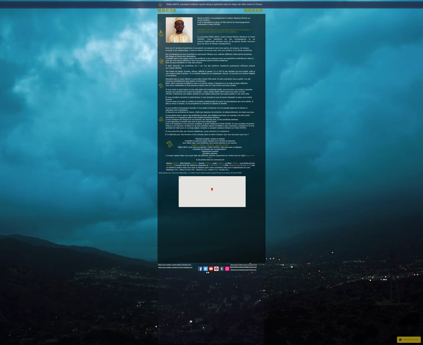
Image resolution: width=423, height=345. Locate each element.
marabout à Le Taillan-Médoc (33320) (193, 335)
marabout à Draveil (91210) (196, 313)
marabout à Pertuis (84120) (231, 293)
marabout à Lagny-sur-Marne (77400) (204, 306)
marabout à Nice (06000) (202, 288)
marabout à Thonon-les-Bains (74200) (193, 342)
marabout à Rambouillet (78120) (234, 309)
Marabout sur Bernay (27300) (218, 281)
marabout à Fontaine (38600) (259, 301)
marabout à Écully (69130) (260, 304)
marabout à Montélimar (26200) (260, 300)
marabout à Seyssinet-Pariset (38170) (206, 302)
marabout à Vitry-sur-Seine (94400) (206, 319)
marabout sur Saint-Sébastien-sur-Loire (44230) (242, 284)
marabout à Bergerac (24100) (256, 333)
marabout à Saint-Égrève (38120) (196, 302)
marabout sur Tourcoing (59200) (240, 273)
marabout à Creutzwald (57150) (214, 329)
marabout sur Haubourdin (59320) (200, 275)
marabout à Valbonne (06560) (211, 289)
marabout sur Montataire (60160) (212, 278)
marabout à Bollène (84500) (162, 294)
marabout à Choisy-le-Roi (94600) (182, 320)
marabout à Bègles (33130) (226, 334)
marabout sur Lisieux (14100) (227, 280)
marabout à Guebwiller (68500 (177, 332)
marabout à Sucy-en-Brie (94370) (183, 321)
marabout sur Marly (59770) (215, 276)
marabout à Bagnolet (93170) (257, 317)
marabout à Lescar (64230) (258, 336)
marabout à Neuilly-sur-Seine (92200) (173, 315)
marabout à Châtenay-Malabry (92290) (250, 315)
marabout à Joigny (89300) (200, 327)
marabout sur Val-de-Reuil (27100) (190, 281)
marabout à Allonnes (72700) (194, 287)
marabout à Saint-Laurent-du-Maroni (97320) (220, 296)
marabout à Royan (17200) (206, 333)
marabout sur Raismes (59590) (182, 276)
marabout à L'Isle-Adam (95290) (225, 324)
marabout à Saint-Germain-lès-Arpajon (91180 (221, 311)
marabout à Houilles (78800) (189, 309)
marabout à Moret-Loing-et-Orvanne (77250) (247, 307)
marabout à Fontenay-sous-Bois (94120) (163, 320)
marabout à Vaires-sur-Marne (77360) (209, 307)
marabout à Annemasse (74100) (183, 342)
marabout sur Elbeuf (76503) (193, 283)
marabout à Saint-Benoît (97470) (238, 297)
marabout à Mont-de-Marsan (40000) (203, 335)
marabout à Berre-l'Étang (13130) (244, 291)
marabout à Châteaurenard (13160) (196, 291)
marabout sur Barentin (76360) (238, 283)
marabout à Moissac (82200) (235, 341)
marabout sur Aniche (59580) (222, 277)
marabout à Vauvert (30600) (206, 339)
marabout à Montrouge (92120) (190, 315)
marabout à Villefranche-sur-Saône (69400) (173, 304)
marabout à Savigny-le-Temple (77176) (229, 305)
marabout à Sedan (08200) (227, 327)
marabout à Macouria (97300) (256, 296)
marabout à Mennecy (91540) (185, 312)
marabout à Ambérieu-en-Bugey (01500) (239, 299)
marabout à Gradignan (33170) (244, 334)
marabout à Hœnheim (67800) (242, 331)
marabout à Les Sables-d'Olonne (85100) (215, 287)
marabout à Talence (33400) (195, 334)
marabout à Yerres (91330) (203, 313)
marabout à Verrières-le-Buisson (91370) (194, 312)
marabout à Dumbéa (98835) (176, 299)
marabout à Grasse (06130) (234, 288)
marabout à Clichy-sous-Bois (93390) (191, 318)
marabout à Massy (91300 (174, 314)
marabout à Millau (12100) (226, 338)
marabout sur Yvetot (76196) (230, 283)
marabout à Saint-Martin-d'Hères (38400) (223, 301)
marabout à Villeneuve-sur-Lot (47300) (255, 335)
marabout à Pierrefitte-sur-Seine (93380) (171, 318)
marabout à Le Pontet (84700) (259, 293)
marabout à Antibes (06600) (217, 288)
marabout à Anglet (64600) (182, 336)
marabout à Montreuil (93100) (190, 319)
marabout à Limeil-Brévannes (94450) (174, 321)
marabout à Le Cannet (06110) (243, 288)
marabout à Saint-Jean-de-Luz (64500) (207, 336)
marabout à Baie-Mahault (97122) (202, 294)
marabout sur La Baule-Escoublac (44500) (205, 285)
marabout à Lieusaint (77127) (219, 307)
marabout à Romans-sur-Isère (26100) (163, 301)
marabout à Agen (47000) (246, 335)
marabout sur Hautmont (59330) (235, 275)
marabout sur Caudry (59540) (227, 275)
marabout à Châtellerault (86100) (229, 337)
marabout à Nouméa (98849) (168, 299)
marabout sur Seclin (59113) (190, 276)
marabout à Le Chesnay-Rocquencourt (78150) (207, 309)
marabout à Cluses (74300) (202, 342)
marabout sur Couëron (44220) (165, 285)
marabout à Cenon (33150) (260, 334)
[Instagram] (227, 269)
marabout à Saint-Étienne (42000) (243, 302)
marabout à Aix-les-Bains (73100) (252, 341)
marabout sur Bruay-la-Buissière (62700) (242, 279)
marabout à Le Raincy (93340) (165, 319)
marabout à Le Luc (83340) (191, 293)
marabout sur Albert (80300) (171, 279)
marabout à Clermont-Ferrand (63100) (235, 303)
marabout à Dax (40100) (212, 335)
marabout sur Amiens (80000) (260, 278)
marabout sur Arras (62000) (187, 279)
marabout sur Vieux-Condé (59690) (189, 277)
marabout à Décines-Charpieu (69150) (203, 304)
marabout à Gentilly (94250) (259, 321)
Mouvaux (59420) (163, 276)
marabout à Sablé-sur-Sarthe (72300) (185, 287)
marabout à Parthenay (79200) (220, 337)
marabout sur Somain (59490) (207, 276)
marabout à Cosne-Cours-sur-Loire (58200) (209, 326)
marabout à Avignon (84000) (199, 293)
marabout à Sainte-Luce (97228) (201, 296)
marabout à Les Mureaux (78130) (172, 309)
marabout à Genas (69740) (194, 330)
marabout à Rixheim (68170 (210, 332)
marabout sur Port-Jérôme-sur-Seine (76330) (193, 284)
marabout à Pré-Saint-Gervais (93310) (251, 318)
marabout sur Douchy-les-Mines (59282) (169, 277)
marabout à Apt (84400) (177, 294)
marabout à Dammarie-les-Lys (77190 (193, 306)
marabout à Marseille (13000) (167, 290)
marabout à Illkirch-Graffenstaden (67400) (173, 331)
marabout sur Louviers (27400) (181, 281)
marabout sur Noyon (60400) (204, 278)
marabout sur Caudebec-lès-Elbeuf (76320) (181, 284)
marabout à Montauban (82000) (217, 341)
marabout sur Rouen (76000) (205, 282)
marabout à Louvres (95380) (245, 324)
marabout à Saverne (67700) (233, 331)
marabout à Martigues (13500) (183, 290)
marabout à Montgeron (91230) (252, 312)
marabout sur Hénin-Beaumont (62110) (223, 279)
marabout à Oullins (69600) (212, 304)
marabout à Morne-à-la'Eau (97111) (163, 295)
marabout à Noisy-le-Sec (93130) (204, 317)
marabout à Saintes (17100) (190, 333)
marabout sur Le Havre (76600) (213, 282)
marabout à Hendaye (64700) (198, 336)
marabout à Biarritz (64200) (190, 336)
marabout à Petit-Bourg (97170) (220, 294)
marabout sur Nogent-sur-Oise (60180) (168, 278)
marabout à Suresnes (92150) (199, 315)
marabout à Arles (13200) (174, 290)
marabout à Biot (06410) (246, 289)
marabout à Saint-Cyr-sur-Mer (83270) (166, 293)
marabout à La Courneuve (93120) (213, 317)
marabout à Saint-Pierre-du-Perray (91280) (233, 311)
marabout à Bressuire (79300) (204, 337)
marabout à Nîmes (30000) (257, 338)
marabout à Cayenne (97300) (210, 296)
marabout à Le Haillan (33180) (167, 335)
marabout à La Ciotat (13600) (217, 290)
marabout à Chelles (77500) (209, 305)
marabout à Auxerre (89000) (185, 327)
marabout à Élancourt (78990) (244, 309)
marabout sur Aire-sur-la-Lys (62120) (190, 280)
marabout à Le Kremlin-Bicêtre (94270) (193, 321)
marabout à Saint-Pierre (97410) (193, 297)
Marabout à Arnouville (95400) (200, 324)
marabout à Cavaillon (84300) (224, 293)
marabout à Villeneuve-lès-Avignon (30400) (196, 339)
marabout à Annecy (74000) (175, 342)
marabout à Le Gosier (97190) (211, 294)
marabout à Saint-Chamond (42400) (253, 302)
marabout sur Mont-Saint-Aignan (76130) (174, 283)
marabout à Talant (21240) (181, 325)
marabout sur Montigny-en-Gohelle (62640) (179, 280)
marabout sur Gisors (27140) (199, 281)
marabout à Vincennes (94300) (173, 320)
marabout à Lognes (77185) (200, 307)
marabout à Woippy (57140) (198, 329)
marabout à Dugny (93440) (181, 319)
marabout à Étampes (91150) (261, 312)
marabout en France (161, 273)
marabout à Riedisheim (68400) (193, 332)
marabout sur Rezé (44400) (232, 284)
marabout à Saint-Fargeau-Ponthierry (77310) (183, 307)
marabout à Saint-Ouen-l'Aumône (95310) (178, 323)
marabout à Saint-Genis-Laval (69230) (244, 304)
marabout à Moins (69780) (179, 305)
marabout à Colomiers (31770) (233, 339)
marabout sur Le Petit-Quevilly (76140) (163, 283)
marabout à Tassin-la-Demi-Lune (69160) (221, 304)
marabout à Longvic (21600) (220, 325)
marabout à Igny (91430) (192, 311)
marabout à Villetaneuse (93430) (173, 319)
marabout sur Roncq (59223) (254, 275)
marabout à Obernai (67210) (225, 331)
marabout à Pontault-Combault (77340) (218, 305)
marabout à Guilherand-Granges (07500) (226, 300)
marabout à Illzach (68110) (227, 332)
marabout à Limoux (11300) (211, 338)
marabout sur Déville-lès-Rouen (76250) (169, 284)
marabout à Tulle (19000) (224, 333)
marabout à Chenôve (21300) (174, 325)
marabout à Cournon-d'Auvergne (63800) (245, 303)
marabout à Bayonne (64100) (174, 336)
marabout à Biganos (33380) (175, 335)
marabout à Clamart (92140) (182, 315)
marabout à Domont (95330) (180, 324)
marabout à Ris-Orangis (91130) (211, 313)
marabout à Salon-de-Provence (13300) (200, 290)
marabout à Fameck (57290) (206, 329)
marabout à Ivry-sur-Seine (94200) (240, 319)
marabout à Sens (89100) (193, 327)
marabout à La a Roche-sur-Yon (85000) (204, 287)
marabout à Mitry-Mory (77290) (247, 306)
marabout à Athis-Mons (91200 (240, 313)
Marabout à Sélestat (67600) (183, 331)
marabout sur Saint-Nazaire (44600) (213, 284)
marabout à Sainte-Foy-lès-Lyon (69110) (233, 304)
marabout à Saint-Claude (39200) (191, 326)
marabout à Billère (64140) (223, 336)
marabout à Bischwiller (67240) (217, 331)
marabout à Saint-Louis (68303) (235, 332)
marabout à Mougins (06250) (184, 289)
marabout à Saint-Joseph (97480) (229, 297)
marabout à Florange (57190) (243, 329)
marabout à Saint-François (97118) (190, 295)
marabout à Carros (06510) (239, 289)
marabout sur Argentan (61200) (196, 282)
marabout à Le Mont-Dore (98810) (185, 299)
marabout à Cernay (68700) (185, 332)
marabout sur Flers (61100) (188, 282)
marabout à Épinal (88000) (251, 332)
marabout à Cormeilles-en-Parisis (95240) (166, 323)
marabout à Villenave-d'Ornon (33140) (204, 334)
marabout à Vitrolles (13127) (225, 290)
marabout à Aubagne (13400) (191, 290)
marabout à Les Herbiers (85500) (244, 287)
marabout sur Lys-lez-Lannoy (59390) (245, 275)
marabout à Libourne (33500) (253, 334)
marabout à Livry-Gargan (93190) (194, 317)
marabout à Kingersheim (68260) (202, 332)
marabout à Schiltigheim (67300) (162, 331)
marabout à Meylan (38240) (178, 302)
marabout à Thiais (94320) (251, 320)
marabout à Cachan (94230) (233, 320)
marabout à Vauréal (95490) (256, 323)
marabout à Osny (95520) (249, 323)
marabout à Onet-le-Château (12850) (203, 338)
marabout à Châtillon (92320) (241, 315)
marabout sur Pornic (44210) (236, 285)
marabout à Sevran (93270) (176, 317)
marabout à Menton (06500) (251, 288)
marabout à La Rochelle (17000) (181, 333)
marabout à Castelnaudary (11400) (169, 338)
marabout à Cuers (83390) (174, 293)
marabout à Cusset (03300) (200, 300)
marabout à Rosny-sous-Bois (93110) (185, 317)
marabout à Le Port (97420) (247, 297)
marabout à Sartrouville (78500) (211, 308)
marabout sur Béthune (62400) (233, 279)
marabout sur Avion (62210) (252, 279)
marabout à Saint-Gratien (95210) (220, 323)
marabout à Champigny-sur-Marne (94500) (217, 319)
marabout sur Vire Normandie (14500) (237, 280)
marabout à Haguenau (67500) (260, 330)
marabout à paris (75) (252, 324)
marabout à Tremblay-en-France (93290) (247, 317)
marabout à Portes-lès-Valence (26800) (193, 301)
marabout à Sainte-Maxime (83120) (236, 292)
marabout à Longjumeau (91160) (234, 312)
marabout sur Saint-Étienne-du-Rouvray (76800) (244, 282)
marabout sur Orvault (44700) (253, 284)
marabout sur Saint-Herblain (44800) (223, 284)
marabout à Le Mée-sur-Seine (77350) (214, 306)
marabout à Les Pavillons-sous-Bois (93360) (221, 318)
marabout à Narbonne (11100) (255, 337)
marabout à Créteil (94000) (197, 319)
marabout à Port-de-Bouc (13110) (186, 291)
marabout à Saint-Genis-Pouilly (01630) (257, 299)
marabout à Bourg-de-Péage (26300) (205, 301)
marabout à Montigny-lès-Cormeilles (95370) (209, 323)
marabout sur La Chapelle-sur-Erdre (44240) (184, 285)
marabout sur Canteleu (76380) (211, 283)
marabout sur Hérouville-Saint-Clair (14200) (217, 280)
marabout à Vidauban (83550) (254, 292)
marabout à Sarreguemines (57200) (165, 329)
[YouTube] (211, 269)
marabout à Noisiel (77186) (172, 307)
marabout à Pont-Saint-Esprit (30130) (215, 339)
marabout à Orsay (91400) (203, 312)
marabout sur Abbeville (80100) (162, 279)
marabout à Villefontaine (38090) (170, 302)
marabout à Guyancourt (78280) (225, 309)
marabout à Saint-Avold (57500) (190, 329)
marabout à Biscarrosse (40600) (220, 335)
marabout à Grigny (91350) (188, 313)
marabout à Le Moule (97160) (238, 294)
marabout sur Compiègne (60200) (256, 277)
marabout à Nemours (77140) (227, 307)
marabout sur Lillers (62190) (199, 280)
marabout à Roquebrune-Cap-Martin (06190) (230, 289)
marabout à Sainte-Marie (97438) (255, 297)
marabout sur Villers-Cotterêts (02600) (223, 273)
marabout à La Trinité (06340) (254, 289)
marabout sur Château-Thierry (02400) (195, 273)
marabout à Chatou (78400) (217, 309)
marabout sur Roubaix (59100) (249, 273)
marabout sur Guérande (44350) (216, 285)
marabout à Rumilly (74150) (219, 342)
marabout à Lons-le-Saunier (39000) (181, 326)
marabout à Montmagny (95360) (208, 324)
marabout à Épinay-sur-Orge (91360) (253, 311)
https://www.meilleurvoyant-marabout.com (243, 265)
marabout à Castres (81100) (185, 341)
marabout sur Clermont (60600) (242, 278)
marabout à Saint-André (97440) (211, 297)
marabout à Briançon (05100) (194, 288)
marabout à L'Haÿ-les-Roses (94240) (224, 320)
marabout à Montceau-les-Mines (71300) (168, 327)
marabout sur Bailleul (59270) (209, 275)
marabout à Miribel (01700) (161, 300)
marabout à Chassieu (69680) (233, 330)
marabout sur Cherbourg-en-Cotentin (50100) (228, 281)
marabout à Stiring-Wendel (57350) (252, 329)
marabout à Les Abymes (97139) (193, 294)
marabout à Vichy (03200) (177, 300)
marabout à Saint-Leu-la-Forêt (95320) (170, 324)
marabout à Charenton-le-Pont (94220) (242, 320)
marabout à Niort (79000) (196, 337)
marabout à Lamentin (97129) (172, 295)
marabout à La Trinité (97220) (183, 296)
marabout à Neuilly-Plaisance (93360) (241, 318)
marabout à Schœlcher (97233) (245, 295)
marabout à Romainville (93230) (201, 318)
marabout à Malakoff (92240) (260, 315)
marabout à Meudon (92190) (217, 315)
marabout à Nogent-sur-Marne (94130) (214, 320)
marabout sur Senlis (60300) (188, 278)
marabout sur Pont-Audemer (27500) (208, 281)
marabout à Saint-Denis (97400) (176, 297)
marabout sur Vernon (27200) (173, 281)
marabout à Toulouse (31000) (225, 339)
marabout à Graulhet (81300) (201, 341)
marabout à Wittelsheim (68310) (168, 332)
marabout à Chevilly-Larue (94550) (240, 321)
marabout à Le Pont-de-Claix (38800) (226, 302)
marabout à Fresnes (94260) (164, 321)
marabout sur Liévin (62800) (213, 279)
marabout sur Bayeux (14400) (246, 280)
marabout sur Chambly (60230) (251, 278)
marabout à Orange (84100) (207, 293)
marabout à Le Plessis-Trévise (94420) (229, 321)
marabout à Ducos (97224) (253, 295)
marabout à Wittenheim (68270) (219, 332)
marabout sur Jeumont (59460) (230, 277)
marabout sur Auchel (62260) (168, 280)
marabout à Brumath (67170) (257, 331)
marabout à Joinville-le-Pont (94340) (250, 321)
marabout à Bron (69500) (164, 304)
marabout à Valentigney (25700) (165, 326)
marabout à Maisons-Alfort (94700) (249, 319)
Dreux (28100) (246, 342)
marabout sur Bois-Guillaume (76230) (220, 283)
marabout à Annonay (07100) (209, 300)
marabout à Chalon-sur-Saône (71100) (248, 326)
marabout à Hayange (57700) (181, 329)
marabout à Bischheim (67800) (200, 331)
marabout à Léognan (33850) (183, 335)
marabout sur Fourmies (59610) (223, 276)
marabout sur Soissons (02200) (178, 273)
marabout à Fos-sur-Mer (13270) (205, 291)
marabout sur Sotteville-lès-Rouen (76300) (231, 282)
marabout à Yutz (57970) (174, 329)
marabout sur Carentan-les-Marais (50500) (169, 282)
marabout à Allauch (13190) (250, 290)
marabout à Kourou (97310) (238, 296)
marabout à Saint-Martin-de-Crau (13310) (233, 291)
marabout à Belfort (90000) (208, 327)
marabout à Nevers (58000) (199, 326)
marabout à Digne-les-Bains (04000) (178, 288)
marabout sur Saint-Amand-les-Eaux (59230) (179, 275)
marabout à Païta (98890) (193, 299)
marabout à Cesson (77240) (171, 308)
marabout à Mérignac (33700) (187, 334)
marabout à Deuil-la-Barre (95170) (188, 323)
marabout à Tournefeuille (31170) (241, 339)
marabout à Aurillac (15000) (247, 300)
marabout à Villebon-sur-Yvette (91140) (209, 311)
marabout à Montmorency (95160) (198, 323)
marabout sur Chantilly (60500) (234, 278)
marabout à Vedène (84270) (184, 294)
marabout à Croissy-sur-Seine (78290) (172, 311)
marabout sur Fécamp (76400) (185, 283)
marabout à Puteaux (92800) (225, 315)
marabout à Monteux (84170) (170, 294)
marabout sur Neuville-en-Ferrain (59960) (211, 277)
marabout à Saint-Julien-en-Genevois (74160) (229, 342)
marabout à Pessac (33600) (179, 334)
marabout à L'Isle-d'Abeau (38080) (187, 302)
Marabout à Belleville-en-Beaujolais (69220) (184, 330)
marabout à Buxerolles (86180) (246, 337)
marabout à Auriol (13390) (260, 291)
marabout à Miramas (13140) (242, 290)
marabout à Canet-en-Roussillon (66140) (168, 341)
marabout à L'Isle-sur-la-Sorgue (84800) (249, 293)
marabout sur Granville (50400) (247, 281)
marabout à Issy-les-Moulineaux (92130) (242, 314)
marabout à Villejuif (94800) (258, 319)
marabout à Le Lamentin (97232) (228, 295)
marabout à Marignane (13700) (234, 290)
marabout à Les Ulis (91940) (162, 313)
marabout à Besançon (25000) (237, 325)
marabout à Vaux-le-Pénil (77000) (162, 308)
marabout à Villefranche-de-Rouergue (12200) (191, 338)
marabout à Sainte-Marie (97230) (174, 296)
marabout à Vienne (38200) (241, 301)
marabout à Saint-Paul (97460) (184, 297)
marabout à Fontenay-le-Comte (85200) (254, 287)
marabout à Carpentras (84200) (215, 293)
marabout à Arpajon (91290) (199, 311)
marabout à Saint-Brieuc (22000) (252, 342)
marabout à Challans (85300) (225, 287)
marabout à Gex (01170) (249, 299)
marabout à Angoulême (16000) (165, 333)
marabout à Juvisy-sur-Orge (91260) (213, 312)
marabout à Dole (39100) (173, 326)
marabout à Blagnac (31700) (258, 339)
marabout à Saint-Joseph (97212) (165, 296)
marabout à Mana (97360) (167, 297)
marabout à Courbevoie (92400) (222, 314)
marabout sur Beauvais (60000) (247, 277)
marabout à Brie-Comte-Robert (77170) (257, 306)
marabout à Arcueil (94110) (210, 321)
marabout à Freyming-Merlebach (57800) (224, 329)
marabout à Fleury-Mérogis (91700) (167, 312)
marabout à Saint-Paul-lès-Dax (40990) (230, 335)
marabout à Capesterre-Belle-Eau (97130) (257, 294)
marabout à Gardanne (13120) (165, 291)
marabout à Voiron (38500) (161, 302)
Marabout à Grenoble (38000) (214, 301)
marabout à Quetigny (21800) (202, 325)
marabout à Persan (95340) (217, 324)
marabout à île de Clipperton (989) (202, 299)
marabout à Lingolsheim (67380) (191, 331)
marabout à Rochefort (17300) (198, 333)
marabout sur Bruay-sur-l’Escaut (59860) (233, 276)
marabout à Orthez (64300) (242, 336)
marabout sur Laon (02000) (186, 273)
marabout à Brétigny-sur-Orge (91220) (179, 313)
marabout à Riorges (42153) (215, 303)
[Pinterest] (216, 269)
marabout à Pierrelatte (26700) (184, 301)
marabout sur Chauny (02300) (213, 273)
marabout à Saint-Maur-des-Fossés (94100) (229, 319)
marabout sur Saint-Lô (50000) (238, 281)
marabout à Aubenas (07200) (217, 300)
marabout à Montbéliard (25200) (245, 325)
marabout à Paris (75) (186, 305)
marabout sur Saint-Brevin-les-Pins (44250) (247, 285)
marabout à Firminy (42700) (164, 303)
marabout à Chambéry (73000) (244, 341)
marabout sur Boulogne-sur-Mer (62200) (196, 279)
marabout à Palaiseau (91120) (249, 313)
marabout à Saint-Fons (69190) (162, 305)
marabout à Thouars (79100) (212, 337)
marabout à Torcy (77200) (174, 306)
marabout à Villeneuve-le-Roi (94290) (219, 321)
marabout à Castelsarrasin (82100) (226, 341)
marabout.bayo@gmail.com (239, 165)
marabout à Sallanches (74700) (211, 342)
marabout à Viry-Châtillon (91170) (220, 313)
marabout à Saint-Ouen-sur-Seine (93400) (166, 317)
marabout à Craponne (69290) (210, 330)
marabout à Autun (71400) (177, 327)
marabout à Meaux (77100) (201, 305)
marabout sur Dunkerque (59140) (257, 273)
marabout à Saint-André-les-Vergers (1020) (255, 327)
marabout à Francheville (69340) (171, 305)
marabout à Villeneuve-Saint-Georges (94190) (202, 320)
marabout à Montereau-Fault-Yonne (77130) (236, 306)
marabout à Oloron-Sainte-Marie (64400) (233, 336)
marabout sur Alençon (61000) (180, 282)
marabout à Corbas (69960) (218, 330)
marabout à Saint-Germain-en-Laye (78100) (222, 308)
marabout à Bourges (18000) (177, 343)
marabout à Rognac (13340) (252, 291)
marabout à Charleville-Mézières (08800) (217, 327)
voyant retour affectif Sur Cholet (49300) (175, 211)
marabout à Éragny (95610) (241, 323)
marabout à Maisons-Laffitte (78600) (253, 309)
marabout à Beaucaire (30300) (177, 339)
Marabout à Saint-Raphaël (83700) (176, 292)
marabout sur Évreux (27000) (165, 281)
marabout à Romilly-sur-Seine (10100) (244, 327)
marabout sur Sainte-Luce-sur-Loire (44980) (226, 285)
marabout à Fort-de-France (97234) (219, 295)
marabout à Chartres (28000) (240, 342)
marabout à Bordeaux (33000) (171, 334)
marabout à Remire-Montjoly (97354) (247, 296)
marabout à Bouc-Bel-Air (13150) (223, 291)
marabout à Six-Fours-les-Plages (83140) (186, 292)
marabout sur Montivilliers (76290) (201, 283)
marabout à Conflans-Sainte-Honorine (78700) (253, 308)
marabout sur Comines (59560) (199, 276)
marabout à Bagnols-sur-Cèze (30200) (167, 339)
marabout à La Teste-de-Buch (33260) (235, 334)
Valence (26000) (253, 300)
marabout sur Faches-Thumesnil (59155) (167, 275)
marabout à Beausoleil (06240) (219, 289)
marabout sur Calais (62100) (179, 279)
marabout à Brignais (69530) (202, 330)
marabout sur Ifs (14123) (253, 280)
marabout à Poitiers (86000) (237, 337)
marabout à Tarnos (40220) (239, 335)
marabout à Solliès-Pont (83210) (183, 293)
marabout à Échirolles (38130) (234, 301)
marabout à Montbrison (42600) (172, 303)
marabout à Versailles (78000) (203, 308)
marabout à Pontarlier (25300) (254, 325)
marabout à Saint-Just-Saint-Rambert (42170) (183, 303)
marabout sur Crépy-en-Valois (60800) (179, 278)
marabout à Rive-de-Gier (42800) (194, 303)
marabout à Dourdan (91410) (244, 311)
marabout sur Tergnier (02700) (205, 273)
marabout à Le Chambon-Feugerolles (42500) (205, 303)
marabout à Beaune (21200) (166, 325)
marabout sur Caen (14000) (207, 280)
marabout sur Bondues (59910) (239, 277)
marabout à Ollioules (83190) (246, 292)
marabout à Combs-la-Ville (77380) (182, 306)
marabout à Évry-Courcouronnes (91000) (183, 311)
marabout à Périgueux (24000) (247, 333)
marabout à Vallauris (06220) (164, 289)
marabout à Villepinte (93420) (237, 317)
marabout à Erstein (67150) (249, 331)
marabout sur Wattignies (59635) (218, 275)
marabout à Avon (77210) (192, 307)
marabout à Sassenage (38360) (216, 302)
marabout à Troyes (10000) (234, 327)
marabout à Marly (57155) (174, 330)
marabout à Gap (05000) (187, 288)
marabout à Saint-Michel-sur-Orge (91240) (223, 312)
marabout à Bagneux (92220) (233, 315)
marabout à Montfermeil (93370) (210, 318)
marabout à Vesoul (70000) (230, 326)
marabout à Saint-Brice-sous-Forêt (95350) (190, 324)
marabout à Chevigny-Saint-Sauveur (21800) (191, 325)
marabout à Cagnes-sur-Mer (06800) (226, 288)
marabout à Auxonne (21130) (228, 325)
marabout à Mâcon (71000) (257, 326)
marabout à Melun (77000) (193, 305)
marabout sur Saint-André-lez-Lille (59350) (171, 276)
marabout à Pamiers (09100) (182, 337)
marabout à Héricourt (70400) (238, 326)
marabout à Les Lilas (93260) (231, 318)
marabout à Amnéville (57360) (166, 330)
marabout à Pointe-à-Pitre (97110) (181, 295)
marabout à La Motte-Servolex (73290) (166, 342)
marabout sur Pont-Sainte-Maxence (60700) (223, 278)
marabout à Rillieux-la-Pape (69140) (193, 304)
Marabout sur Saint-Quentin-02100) (168, 273)
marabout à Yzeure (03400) (193, 300)
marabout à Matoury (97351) (230, 296)
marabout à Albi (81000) (178, 341)
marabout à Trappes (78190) (181, 309)
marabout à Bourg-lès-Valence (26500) (174, 301)
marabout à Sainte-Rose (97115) (246, 294)
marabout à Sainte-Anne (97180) (229, 294)
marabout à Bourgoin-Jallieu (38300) (250, 301)
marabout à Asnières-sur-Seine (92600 (204, 314)
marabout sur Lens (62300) (206, 279)
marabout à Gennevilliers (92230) (208, 315)
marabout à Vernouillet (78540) (162, 311)
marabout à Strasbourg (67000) (251, 330)
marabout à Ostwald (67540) (209, 331)
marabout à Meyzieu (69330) (183, 304)
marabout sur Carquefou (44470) (173, 285)
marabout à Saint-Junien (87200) (165, 337)
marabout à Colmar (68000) (243, 332)
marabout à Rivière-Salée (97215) (192, 296)
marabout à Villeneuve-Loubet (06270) (201, 289)
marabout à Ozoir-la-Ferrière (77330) (225, 306)
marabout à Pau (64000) (167, 336)
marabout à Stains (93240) (229, 317)
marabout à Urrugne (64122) (250, 336)
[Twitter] (205, 269)
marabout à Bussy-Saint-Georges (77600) (241, 305)
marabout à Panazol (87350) (173, 337)
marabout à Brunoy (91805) (170, 313)
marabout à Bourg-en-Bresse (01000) (212, 299)
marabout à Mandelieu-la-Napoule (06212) (174, 289)
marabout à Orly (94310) (202, 321)
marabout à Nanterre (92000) (194, 314)
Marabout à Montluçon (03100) (170, 300)
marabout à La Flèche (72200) (175, 287)
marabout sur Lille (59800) (232, 273)
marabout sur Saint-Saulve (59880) (254, 276)
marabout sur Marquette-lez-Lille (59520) (200, 277)
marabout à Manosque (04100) (169, 288)
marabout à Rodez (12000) (219, 338)
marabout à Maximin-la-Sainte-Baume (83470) (215, 292)
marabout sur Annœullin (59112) (180, 277)
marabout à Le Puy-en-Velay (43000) (224, 303)
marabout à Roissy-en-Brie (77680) (165, 306)
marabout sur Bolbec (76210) (255, 283)
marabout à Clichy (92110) (164, 315)
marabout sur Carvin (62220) (260, 279)
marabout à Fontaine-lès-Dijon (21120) (211, 325)
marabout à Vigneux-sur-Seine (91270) (231, 313)
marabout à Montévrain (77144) (258, 307)
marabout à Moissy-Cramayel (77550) (163, 307)
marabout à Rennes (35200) (162, 343)
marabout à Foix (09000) (189, 337)
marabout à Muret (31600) (250, 339)
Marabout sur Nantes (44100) (204, 284)
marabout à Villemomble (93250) (181, 318)
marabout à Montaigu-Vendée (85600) (234, 287)
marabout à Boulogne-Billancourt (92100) (184, 314)
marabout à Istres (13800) (209, 290)
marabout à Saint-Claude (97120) (200, 295)
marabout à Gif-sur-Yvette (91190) (243, 312)
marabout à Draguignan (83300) (166, 292)
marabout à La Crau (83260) (196, 292)
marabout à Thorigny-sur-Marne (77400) (181, 308)
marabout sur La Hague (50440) (256, 281)
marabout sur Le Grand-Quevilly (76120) (256, 282)
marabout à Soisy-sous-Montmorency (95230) (231, 323)
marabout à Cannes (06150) (209, 288)
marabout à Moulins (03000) (185, 300)
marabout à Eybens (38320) (234, 302)
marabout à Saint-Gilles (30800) (185, 339)
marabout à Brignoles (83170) (204, 292)
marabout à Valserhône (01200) (230, 299)
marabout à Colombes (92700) (214, 314)
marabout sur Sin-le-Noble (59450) (190, 275)
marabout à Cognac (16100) (173, 333)
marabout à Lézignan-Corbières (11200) (179, 338)
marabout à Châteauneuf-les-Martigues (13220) (175, 291)
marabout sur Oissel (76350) (246, 283)
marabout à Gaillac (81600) (193, 341)
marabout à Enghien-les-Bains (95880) (235, 324)
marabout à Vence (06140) (192, 289)
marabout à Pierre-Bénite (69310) (242, 330)
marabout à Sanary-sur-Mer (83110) (226, 292)
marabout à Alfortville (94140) (191, 320)
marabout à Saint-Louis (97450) (220, 297)
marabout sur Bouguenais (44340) (194, 285)
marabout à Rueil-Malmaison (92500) (232, 314)
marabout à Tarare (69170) (225, 330)
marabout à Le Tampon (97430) (202, 297)
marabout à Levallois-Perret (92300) (254, 314)
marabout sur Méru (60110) (196, 278)
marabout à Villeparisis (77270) (251, 305)
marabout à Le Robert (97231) (237, 295)
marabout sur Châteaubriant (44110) (258, 285)
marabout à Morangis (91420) (176, 312)
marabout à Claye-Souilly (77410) (236, 307)
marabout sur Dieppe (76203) (221, 282)
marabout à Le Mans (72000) (167, 287)
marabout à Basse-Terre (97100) (209, 295)
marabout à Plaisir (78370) (196, 309)
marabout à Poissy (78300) (242, 308)
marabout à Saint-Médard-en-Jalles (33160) (216, 334)
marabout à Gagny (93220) (222, 317)
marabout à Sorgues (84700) (239, 293)
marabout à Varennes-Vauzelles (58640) (221, 326)
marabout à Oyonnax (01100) (221, 299)
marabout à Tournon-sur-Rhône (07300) (237, 300)
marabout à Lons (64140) (216, 336)
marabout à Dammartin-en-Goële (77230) (192, 308)
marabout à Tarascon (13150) (214, 291)
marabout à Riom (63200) (255, 303)
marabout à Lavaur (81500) (209, 341)
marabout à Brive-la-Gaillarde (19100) (215, 333)
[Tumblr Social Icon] (222, 269)
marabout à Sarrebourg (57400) (235, 329)
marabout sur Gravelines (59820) (244, 276)
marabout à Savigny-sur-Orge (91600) (166, 314)
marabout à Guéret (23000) (239, 333)
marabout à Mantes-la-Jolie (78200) (233, 308)
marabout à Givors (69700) (253, 304)
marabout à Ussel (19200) (231, 333)
